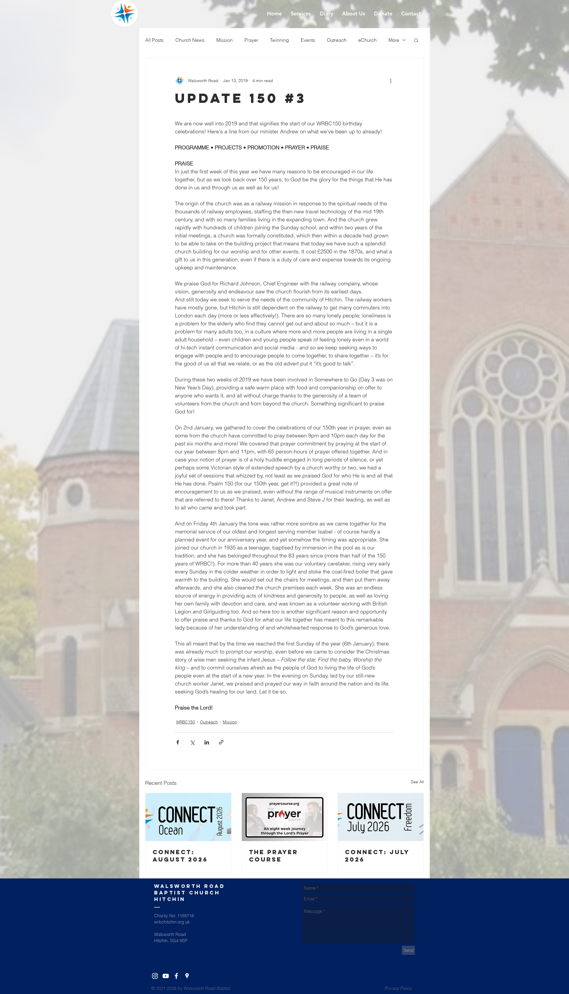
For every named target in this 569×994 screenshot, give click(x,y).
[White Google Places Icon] (187, 976)
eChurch (367, 40)
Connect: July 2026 (377, 855)
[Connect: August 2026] (188, 817)
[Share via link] (221, 742)
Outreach (336, 40)
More (394, 40)
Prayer (251, 40)
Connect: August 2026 (180, 855)
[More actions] (390, 80)
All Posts (154, 40)
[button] (416, 40)
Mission (224, 40)
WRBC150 (185, 722)
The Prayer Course (273, 855)
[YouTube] (166, 976)
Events (308, 40)
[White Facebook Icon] (176, 976)
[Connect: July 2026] (380, 817)
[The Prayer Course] (284, 817)
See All (417, 781)
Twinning (279, 40)
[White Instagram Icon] (155, 976)
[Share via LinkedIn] (207, 742)
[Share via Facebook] (177, 742)
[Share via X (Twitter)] (192, 742)
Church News (189, 40)
